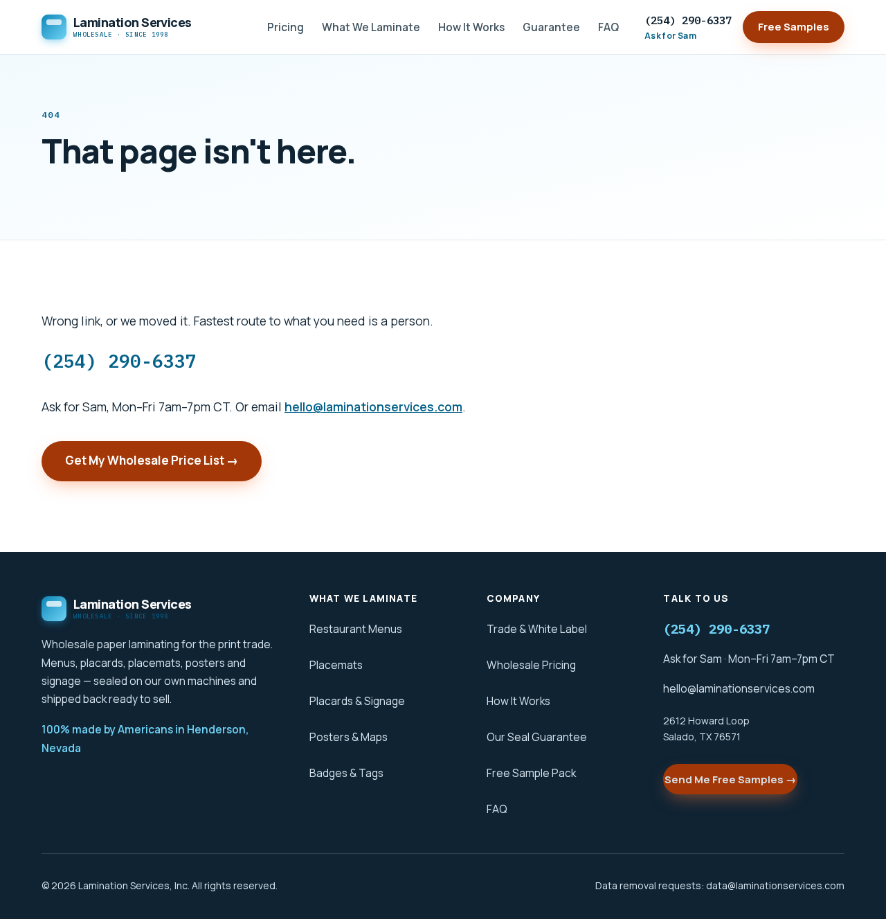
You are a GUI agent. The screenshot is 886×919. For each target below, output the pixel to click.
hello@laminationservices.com (373, 406)
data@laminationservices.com (775, 885)
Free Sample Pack (531, 772)
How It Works (471, 27)
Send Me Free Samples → (730, 779)
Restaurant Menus (355, 628)
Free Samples (793, 26)
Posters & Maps (348, 736)
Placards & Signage (357, 700)
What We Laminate (371, 27)
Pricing (285, 27)
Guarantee (551, 27)
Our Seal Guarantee (537, 736)
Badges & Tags (346, 772)
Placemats (336, 664)
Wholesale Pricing (531, 664)
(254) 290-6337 (688, 27)
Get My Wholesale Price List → (151, 460)
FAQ (608, 27)
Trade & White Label (537, 628)
